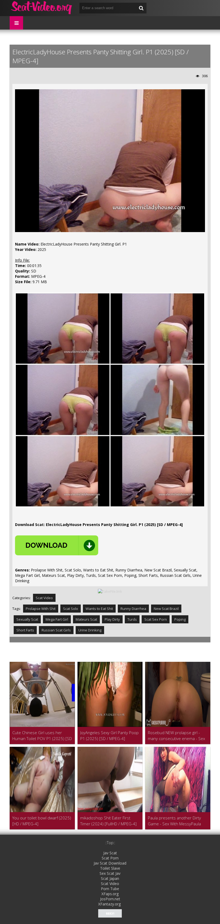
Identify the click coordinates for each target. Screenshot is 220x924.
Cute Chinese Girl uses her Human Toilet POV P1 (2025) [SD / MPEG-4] (42, 735)
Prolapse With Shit (41, 608)
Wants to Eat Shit (99, 608)
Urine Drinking (89, 630)
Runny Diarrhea (133, 608)
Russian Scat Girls (56, 630)
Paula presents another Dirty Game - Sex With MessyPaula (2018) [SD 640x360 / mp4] (174, 821)
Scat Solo (70, 608)
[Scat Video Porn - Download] (42, 8)
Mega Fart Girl (57, 619)
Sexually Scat (27, 619)
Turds (132, 619)
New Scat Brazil (166, 608)
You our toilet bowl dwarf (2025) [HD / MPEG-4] (41, 820)
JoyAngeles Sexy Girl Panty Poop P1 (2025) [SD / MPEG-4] (109, 735)
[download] (56, 545)
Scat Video (44, 597)
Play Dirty (112, 619)
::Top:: (110, 842)
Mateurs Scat (86, 619)
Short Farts (25, 630)
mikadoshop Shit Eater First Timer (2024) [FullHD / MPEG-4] (108, 820)
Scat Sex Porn (155, 619)
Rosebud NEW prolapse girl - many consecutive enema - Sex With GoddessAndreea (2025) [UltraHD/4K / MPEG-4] (176, 735)
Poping (180, 619)
